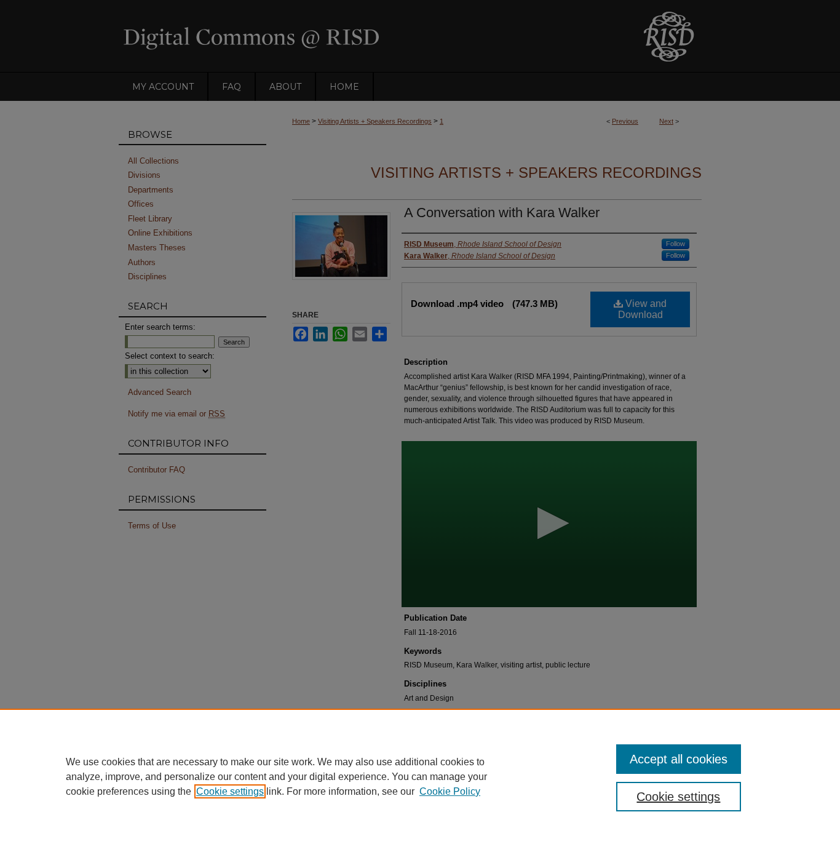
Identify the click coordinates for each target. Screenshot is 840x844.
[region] (420, 776)
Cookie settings (230, 791)
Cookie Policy (449, 791)
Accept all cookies (678, 759)
